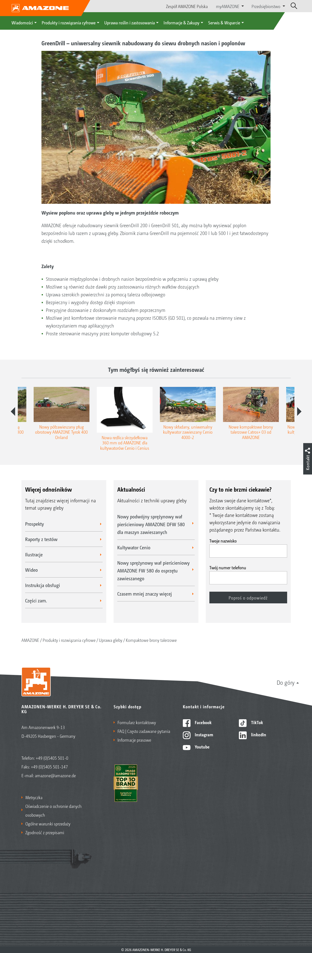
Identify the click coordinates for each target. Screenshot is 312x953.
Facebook (203, 722)
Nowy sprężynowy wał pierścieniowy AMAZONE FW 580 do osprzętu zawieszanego (153, 570)
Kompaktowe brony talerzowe (151, 640)
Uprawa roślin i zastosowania (129, 22)
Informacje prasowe (134, 740)
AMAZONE (30, 640)
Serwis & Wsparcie (224, 22)
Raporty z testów (41, 539)
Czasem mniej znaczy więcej (144, 593)
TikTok (256, 722)
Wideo (31, 569)
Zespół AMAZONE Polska (187, 6)
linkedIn (258, 734)
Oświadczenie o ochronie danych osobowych (53, 810)
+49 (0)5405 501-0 (52, 758)
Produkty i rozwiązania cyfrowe (69, 22)
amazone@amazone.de (55, 775)
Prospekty (34, 523)
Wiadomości (22, 22)
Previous (12, 411)
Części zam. (36, 600)
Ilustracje (34, 554)
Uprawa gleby (110, 640)
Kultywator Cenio (133, 547)
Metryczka (33, 797)
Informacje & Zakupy (181, 22)
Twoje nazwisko (223, 540)
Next (299, 411)
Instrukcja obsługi (42, 585)
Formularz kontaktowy (136, 722)
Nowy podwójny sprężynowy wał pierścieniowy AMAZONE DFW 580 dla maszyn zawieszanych (151, 524)
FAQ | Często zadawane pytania (143, 731)
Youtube (202, 746)
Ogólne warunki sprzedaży (47, 823)
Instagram (203, 734)
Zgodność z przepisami (44, 832)
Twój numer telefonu (227, 567)
